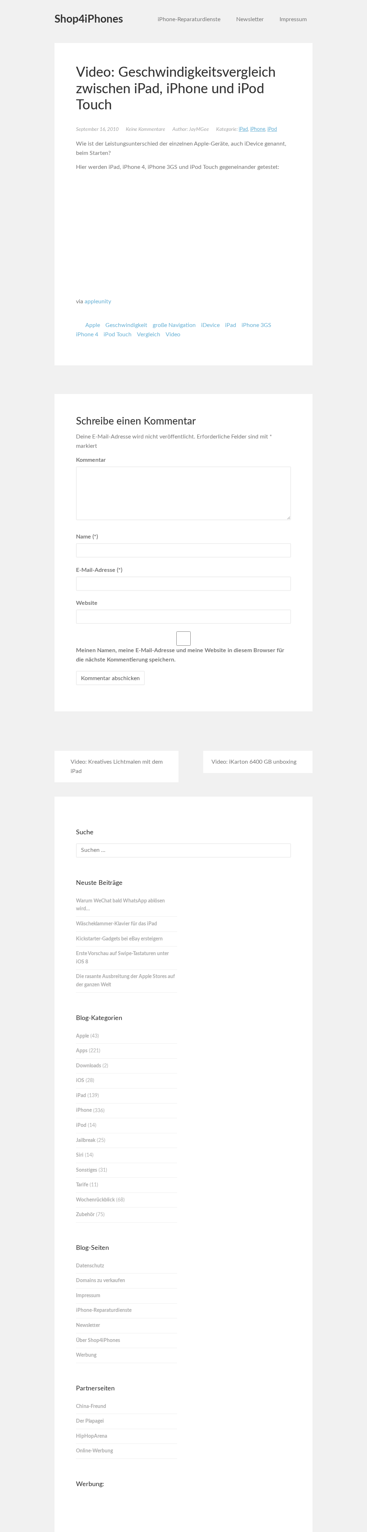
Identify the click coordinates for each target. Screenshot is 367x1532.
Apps (81, 1050)
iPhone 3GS (256, 325)
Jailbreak (85, 1140)
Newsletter (250, 19)
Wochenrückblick (95, 1200)
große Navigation (174, 325)
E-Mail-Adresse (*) (99, 570)
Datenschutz (90, 1265)
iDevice (210, 325)
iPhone (257, 129)
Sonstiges (86, 1170)
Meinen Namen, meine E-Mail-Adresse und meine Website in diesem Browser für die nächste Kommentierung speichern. (180, 655)
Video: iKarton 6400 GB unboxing (253, 762)
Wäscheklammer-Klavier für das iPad (116, 923)
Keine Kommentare (145, 129)
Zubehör (85, 1214)
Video (173, 334)
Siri (80, 1155)
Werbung (86, 1355)
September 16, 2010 (97, 129)
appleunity (98, 301)
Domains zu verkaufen (100, 1280)
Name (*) (87, 537)
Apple (92, 325)
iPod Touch (118, 334)
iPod (272, 129)
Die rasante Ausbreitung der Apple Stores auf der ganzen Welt (125, 980)
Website (86, 603)
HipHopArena (91, 1436)
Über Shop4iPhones (98, 1340)
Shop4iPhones (88, 19)
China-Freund (91, 1406)
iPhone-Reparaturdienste (189, 19)
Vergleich (148, 334)
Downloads (88, 1065)
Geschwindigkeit (126, 325)
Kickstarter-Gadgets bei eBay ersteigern (119, 939)
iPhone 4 (87, 334)
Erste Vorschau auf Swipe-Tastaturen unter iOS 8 (122, 957)
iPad (243, 129)
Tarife (82, 1184)
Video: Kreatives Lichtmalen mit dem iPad (117, 766)
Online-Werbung (94, 1450)
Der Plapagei (90, 1421)
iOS (80, 1080)
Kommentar (91, 460)
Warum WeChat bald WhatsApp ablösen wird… (120, 905)
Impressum (293, 19)
